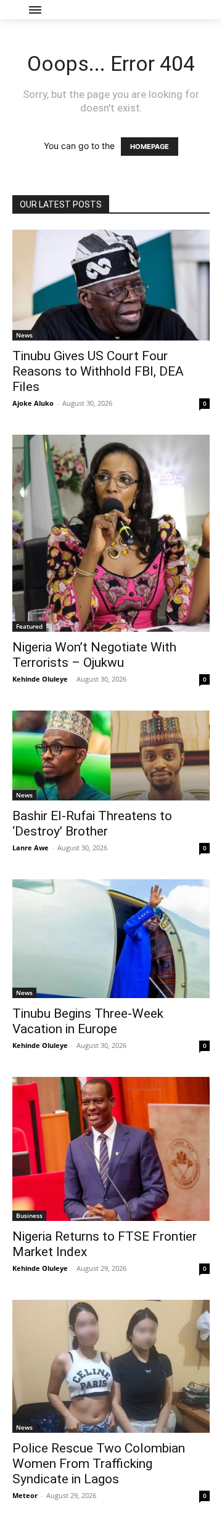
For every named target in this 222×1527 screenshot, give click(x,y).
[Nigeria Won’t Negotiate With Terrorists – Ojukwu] (111, 533)
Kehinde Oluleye (40, 678)
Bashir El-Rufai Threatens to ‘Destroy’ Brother (92, 823)
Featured (29, 626)
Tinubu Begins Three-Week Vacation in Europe (87, 1021)
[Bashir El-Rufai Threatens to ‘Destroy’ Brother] (111, 755)
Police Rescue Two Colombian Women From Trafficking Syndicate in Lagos (98, 1463)
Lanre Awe (30, 847)
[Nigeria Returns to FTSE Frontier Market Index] (111, 1149)
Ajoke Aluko (33, 403)
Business (29, 1215)
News (24, 335)
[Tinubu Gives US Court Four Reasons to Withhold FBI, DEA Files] (111, 285)
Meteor (25, 1495)
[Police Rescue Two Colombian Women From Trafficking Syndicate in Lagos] (111, 1366)
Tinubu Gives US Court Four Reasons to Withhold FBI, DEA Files (98, 371)
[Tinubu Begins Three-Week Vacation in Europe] (111, 938)
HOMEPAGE (149, 146)
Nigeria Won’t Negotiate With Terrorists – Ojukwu (94, 655)
